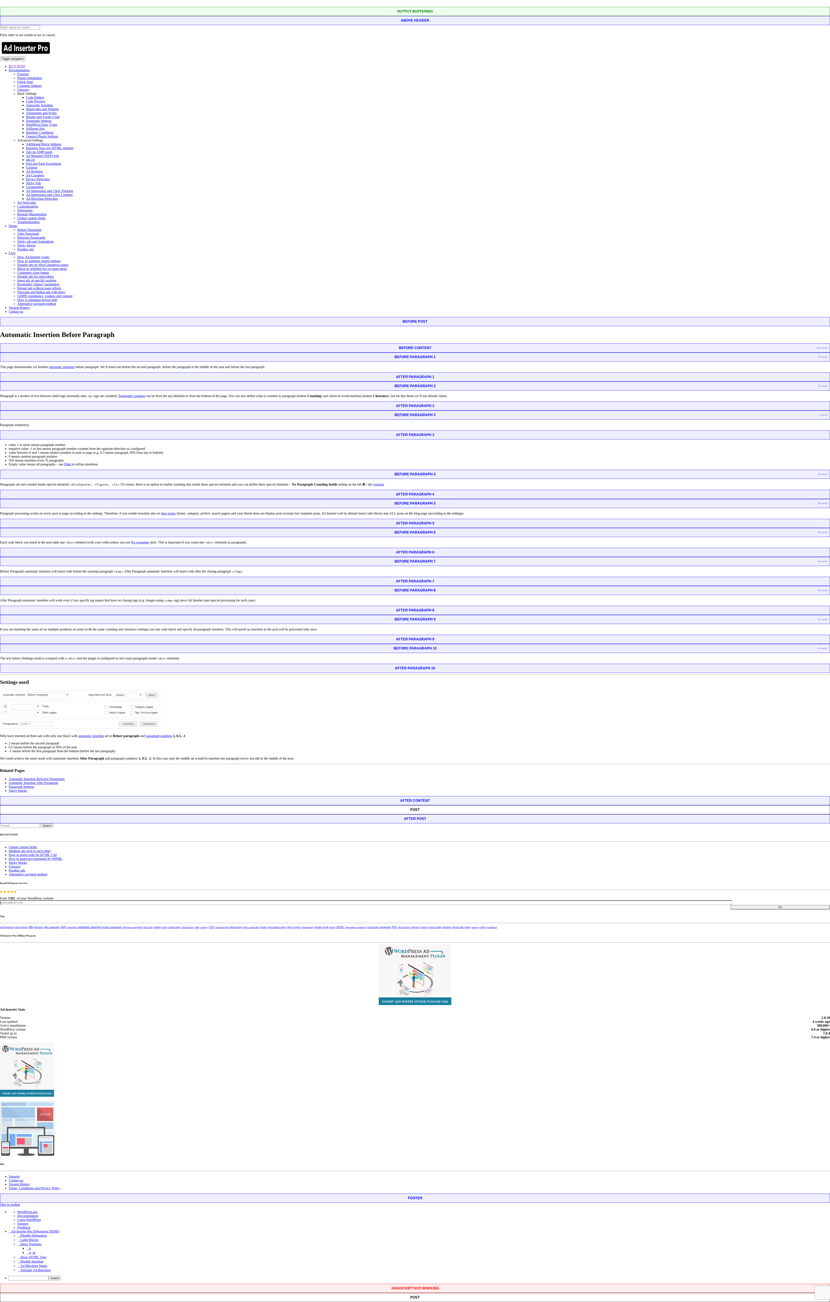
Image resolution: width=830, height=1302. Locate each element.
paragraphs (385, 927)
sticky (467, 927)
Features (23, 74)
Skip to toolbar (10, 1204)
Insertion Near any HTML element (49, 148)
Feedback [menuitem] (23, 1227)
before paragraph (112, 927)
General (378, 484)
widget (482, 927)
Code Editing (35, 97)
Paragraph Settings (38, 121)
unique (474, 927)
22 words (823, 561)
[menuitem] (419, 1278)
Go (780, 907)
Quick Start (25, 82)
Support (14, 1176)
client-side (174, 927)
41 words (823, 619)
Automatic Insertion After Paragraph (33, 783)
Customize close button (33, 272)
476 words (822, 348)
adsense (38, 927)
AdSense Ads (35, 128)
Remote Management (31, 214)
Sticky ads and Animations (35, 241)
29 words (823, 532)
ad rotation (21, 927)
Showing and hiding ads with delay (41, 292)
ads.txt (30, 160)
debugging (236, 927)
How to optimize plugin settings (39, 261)
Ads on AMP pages (39, 152)
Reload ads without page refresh (39, 288)
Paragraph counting (131, 396)
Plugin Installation (29, 78)
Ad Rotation (34, 171)
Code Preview (35, 101)
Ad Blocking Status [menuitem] (33, 1266)
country (204, 927)
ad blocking (7, 927)
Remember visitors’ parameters (38, 284)
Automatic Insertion (39, 105)
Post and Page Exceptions (43, 163)
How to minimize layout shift (37, 300)
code (196, 927)
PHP (394, 927)
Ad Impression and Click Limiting (49, 195)
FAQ (12, 253)
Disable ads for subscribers (35, 276)
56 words (823, 503)
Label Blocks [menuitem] (29, 1240)
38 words (823, 474)
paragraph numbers (159, 736)
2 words (823, 415)
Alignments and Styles (41, 113)
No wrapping (140, 542)
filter (290, 927)
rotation (424, 927)
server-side (435, 927)
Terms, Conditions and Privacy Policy (34, 1188)
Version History (19, 307)
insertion (362, 927)
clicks (164, 927)
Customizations (27, 206)
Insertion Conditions (40, 132)
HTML (340, 927)
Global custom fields (31, 218)
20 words (823, 648)
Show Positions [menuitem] (31, 1244)
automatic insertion (62, 367)
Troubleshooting (28, 222)
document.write (277, 927)
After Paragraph (28, 234)
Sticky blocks (26, 245)
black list (147, 927)
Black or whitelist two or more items (42, 269)
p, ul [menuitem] (32, 1252)
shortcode (458, 927)
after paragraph (51, 927)
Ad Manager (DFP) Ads (42, 156)
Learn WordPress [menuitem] (29, 1220)
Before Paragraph (29, 230)
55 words (823, 386)
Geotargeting (35, 187)
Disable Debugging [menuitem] (33, 1235)
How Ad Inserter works (33, 257)
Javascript (373, 927)
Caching (31, 167)
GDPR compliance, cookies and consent (44, 296)
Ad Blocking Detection (42, 198)
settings (446, 927)
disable (263, 927)
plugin (415, 927)
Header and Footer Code (43, 117)
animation (72, 927)
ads (31, 927)
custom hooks (222, 927)
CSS (211, 927)
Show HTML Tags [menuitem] (33, 1257)
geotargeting (307, 927)
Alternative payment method (36, 304)
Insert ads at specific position (36, 280)
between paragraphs (132, 927)
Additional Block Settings (43, 144)
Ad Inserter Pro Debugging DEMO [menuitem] (35, 1231)
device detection (251, 927)
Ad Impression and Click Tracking (49, 191)
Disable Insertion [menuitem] (31, 1261)
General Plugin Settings (42, 136)
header (318, 927)
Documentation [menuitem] (27, 1216)
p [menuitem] (30, 1248)
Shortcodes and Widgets (42, 109)
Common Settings (29, 86)
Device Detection (38, 179)
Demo (13, 226)
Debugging (25, 210)
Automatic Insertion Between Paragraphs (37, 779)
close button (187, 927)
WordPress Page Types (41, 125)
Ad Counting (35, 175)
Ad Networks (26, 202)
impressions (351, 927)
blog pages (168, 513)
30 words (823, 357)
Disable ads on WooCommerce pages (42, 265)
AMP (63, 927)
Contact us (16, 311)
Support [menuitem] (22, 1223)
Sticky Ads (33, 183)
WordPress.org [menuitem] (27, 1212)
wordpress (492, 927)
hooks (332, 927)
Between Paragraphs (31, 237)
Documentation (19, 70)
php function (404, 927)
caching (157, 927)
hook (326, 927)
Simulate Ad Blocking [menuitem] (35, 1270)
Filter (67, 464)
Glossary (23, 89)
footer (297, 927)
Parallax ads (25, 249)
